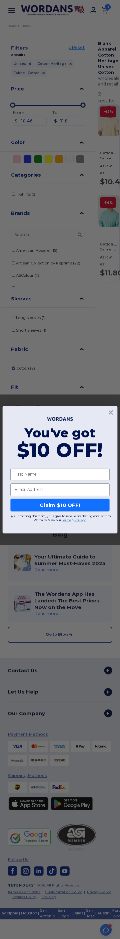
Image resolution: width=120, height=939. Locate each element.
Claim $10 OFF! (60, 505)
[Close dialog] (110, 412)
